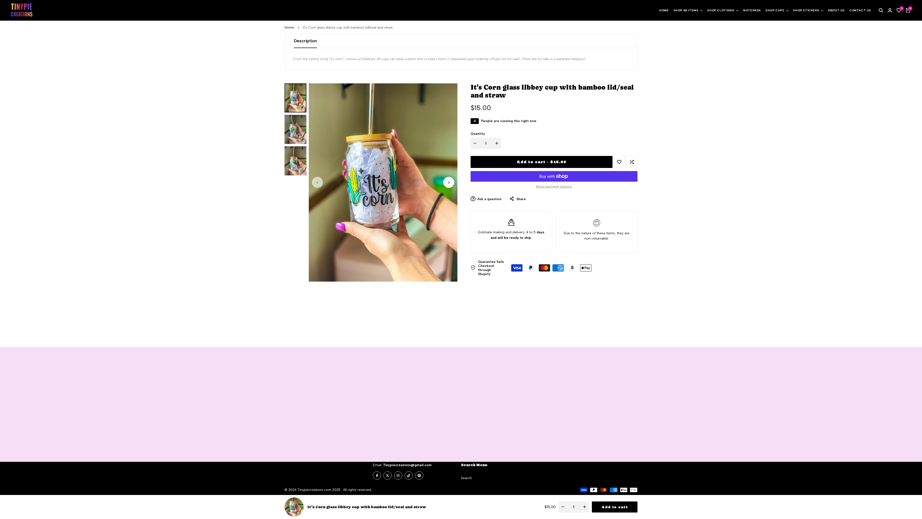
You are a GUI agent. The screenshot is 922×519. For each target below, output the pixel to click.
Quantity (478, 134)
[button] (619, 162)
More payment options (554, 187)
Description (305, 40)
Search (466, 478)
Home (289, 27)
